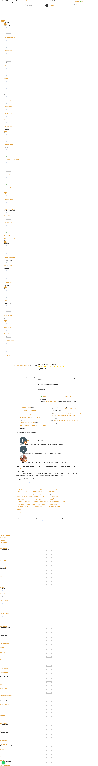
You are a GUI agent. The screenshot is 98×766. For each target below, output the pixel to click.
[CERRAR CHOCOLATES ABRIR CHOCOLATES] (5, 131)
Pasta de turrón (3, 753)
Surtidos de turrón (3, 736)
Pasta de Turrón (7, 333)
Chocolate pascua (25, 365)
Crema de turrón (3, 567)
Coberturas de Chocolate (9, 346)
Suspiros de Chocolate (9, 229)
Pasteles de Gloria (8, 215)
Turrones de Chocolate (9, 138)
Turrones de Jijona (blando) (10, 30)
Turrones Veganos (8, 106)
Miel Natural (6, 273)
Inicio (14, 365)
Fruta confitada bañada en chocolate (11, 159)
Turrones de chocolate (4, 631)
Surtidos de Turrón (8, 308)
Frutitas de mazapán (8, 205)
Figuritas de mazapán (8, 199)
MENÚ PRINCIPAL (4, 548)
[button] (3, 762)
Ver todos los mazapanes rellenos (6, 695)
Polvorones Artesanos (4, 704)
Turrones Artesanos (8, 50)
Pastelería (2, 540)
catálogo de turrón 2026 (51, 401)
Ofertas (5, 300)
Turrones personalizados (5, 765)
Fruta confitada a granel (9, 340)
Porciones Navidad (8, 85)
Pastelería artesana (3, 708)
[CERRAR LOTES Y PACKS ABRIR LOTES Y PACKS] (5, 287)
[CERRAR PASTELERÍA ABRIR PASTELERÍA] (5, 242)
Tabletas (6, 65)
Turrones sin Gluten (8, 113)
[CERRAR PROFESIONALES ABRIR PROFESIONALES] (5, 321)
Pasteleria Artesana (8, 265)
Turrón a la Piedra (8, 44)
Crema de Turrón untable (9, 57)
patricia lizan (29, 440)
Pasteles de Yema (8, 222)
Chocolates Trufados (8, 144)
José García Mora (31, 449)
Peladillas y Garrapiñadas (9, 257)
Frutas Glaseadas (8, 282)
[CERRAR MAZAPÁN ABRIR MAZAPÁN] (5, 193)
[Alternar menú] (3, 21)
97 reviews (20, 434)
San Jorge (2, 587)
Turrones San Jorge (8, 91)
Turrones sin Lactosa (8, 119)
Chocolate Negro (7, 174)
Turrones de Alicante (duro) (10, 37)
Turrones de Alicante (4, 556)
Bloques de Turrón (8, 327)
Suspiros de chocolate (4, 688)
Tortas (5, 72)
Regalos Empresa (8, 315)
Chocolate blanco (3, 659)
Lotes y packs (3, 542)
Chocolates (18, 365)
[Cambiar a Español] (76, 1)
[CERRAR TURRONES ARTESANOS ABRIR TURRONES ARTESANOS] (5, 24)
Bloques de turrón (3, 749)
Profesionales (3, 544)
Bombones (6, 166)
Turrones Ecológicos (8, 100)
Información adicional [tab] (23, 468)
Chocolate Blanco (7, 187)
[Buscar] (47, 5)
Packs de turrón (7, 294)
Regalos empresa (3, 740)
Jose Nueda (29, 458)
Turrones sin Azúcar (8, 126)
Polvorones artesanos (8, 248)
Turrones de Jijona (3, 553)
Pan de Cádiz (7, 235)
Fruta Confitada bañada (4, 643)
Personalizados (7, 355)
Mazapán (2, 539)
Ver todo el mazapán (4, 675)
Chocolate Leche (7, 181)
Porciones (6, 78)
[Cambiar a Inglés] (81, 1)
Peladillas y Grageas (8, 152)
